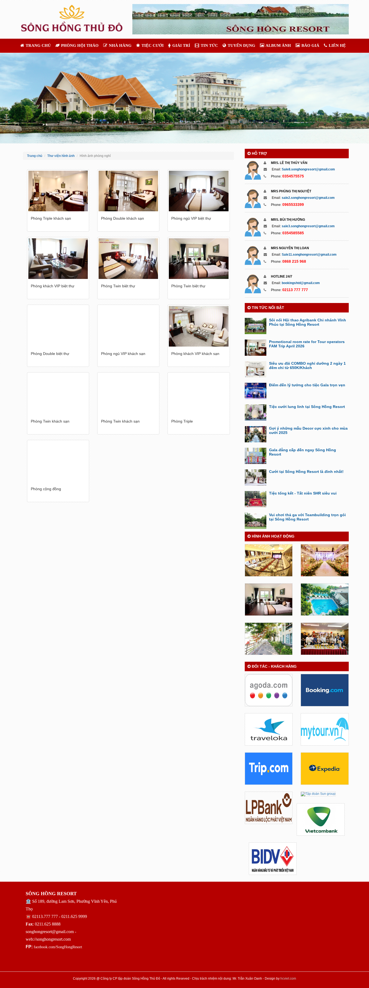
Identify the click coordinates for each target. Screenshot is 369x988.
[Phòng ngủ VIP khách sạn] (128, 326)
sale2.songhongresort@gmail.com (308, 198)
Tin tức (209, 45)
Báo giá (309, 45)
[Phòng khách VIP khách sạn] (198, 326)
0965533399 (293, 204)
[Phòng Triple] (198, 394)
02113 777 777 (295, 290)
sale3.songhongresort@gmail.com (308, 226)
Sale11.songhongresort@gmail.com (309, 254)
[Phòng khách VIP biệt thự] (58, 258)
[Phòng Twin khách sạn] (58, 394)
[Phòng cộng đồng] (58, 461)
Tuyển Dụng (241, 45)
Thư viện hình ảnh (61, 156)
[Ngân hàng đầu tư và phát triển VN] (273, 858)
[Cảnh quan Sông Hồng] (269, 638)
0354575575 (293, 176)
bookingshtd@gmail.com (301, 283)
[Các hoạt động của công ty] (325, 638)
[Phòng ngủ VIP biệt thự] (198, 191)
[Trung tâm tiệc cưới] (325, 560)
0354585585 (293, 233)
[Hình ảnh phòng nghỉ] (269, 599)
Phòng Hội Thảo (79, 45)
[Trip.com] (269, 768)
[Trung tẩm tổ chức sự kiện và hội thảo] (269, 560)
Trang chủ (38, 45)
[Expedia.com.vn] (325, 768)
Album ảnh (278, 45)
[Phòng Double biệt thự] (58, 326)
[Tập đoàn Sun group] (318, 794)
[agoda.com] (269, 690)
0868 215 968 (294, 261)
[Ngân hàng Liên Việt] (269, 807)
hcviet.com (288, 978)
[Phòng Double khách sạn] (128, 191)
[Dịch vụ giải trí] (325, 599)
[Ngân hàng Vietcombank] (321, 819)
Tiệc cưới (152, 45)
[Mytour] (325, 729)
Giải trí (180, 45)
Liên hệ (337, 45)
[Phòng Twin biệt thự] (128, 258)
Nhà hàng (120, 45)
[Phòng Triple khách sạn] (58, 191)
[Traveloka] (269, 729)
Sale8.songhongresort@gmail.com (308, 169)
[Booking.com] (325, 690)
